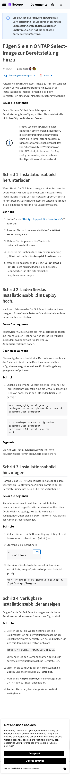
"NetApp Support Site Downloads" (42, 219)
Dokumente (39, 4)
